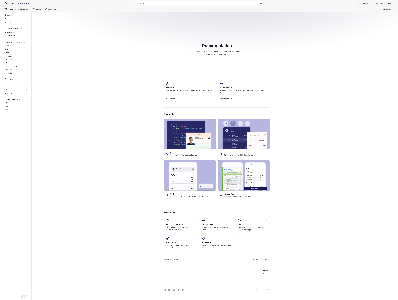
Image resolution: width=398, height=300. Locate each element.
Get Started (170, 98)
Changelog (52, 9)
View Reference (226, 98)
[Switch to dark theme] (27, 297)
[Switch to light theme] (25, 297)
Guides (10, 9)
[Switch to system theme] (22, 297)
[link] (190, 91)
